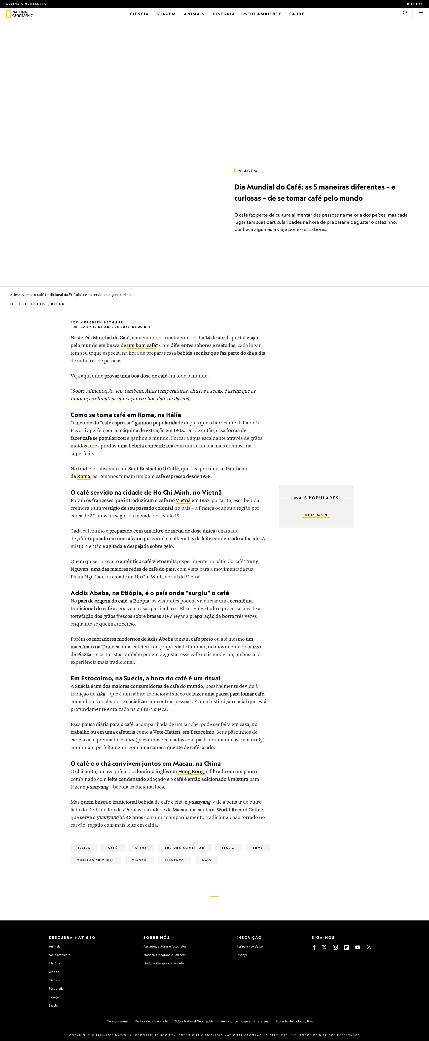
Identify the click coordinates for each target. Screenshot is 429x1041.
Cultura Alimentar (185, 847)
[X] (324, 949)
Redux (58, 304)
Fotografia (56, 988)
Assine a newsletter (27, 3)
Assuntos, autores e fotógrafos (164, 946)
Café (113, 847)
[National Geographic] (8, 14)
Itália (228, 847)
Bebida (84, 847)
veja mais (316, 515)
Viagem (248, 171)
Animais (54, 946)
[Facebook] (314, 949)
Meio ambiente (60, 955)
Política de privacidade (151, 1021)
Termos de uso (117, 1021)
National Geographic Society (163, 963)
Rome (257, 847)
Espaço (54, 997)
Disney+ (415, 3)
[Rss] (368, 949)
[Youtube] (357, 949)
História (54, 963)
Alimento (174, 860)
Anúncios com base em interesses (244, 1021)
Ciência (54, 972)
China (141, 847)
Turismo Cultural (95, 860)
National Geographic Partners (164, 955)
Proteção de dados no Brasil (295, 1021)
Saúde (53, 1005)
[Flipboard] (346, 949)
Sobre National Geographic (194, 1021)
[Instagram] (335, 949)
